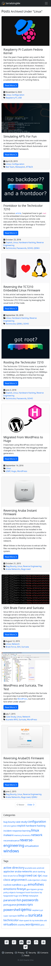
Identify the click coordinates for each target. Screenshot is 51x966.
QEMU (37, 248)
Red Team (10, 167)
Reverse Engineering (32, 566)
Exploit (9, 242)
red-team (13, 916)
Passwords (21, 248)
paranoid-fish (12, 900)
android (40, 868)
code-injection (33, 880)
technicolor (11, 920)
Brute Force (11, 646)
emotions (9, 889)
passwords (30, 900)
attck (35, 871)
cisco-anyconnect (15, 880)
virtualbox (10, 924)
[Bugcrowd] (43, 942)
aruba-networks (23, 871)
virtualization (32, 845)
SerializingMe (12, 3)
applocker (8, 871)
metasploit (33, 895)
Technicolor (11, 248)
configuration (37, 821)
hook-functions (32, 892)
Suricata (25, 646)
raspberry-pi (37, 910)
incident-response (12, 830)
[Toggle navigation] (46, 3)
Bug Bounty (11, 566)
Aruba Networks (13, 569)
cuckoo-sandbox (12, 884)
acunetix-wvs (31, 868)
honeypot (20, 892)
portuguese (9, 904)
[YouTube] (29, 942)
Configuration (18, 95)
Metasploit (20, 167)
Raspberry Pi (11, 97)
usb (45, 920)
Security (32, 952)
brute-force (13, 875)
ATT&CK (29, 167)
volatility (21, 924)
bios (5, 875)
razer (5, 916)
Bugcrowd (25, 569)
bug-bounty (9, 821)
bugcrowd (25, 875)
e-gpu (24, 885)
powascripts (25, 904)
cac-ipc (37, 875)
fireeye (21, 889)
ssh (26, 916)
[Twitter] (25, 946)
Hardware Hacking (27, 242)
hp (41, 892)
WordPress (22, 471)
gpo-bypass (31, 889)
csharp (43, 880)
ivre (20, 895)
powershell (11, 909)
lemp (25, 895)
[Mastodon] (7, 942)
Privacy (21, 952)
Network (16, 644)
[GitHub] (36, 942)
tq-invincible (37, 920)
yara (42, 924)
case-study (21, 821)
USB (20, 97)
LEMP (8, 471)
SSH (19, 646)
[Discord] (21, 942)
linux (35, 830)
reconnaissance (11, 840)
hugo (16, 895)
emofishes (36, 884)
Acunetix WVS (12, 719)
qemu (26, 909)
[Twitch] (14, 942)
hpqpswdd (8, 895)
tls (31, 920)
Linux (8, 95)
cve (5, 825)
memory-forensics (22, 835)
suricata (35, 915)
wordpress (32, 924)
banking (41, 871)
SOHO (30, 248)
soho (20, 915)
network (36, 835)
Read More (10, 85)
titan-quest (24, 920)
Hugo (13, 471)
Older (29, 804)
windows (11, 850)
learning (26, 830)
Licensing (9, 952)
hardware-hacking (35, 825)
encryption (12, 826)
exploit (21, 825)
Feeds (26, 955)
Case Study (11, 716)
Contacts (44, 952)
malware (8, 835)
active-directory (13, 867)
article (18, 213)
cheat (44, 875)
